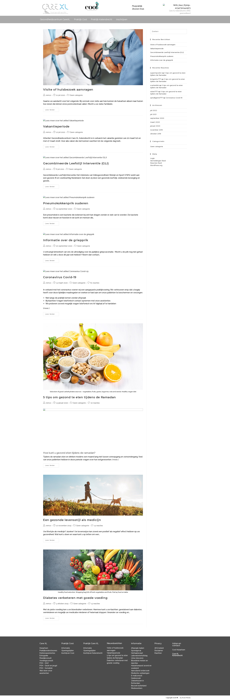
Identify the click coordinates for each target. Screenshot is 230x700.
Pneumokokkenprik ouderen (65, 203)
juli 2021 (153, 114)
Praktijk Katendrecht (101, 19)
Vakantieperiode (56, 126)
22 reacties (95, 403)
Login (152, 158)
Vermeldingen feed (158, 161)
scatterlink (154, 85)
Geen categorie (76, 95)
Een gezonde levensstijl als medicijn (72, 520)
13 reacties (95, 604)
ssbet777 (154, 91)
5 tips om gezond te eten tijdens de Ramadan (79, 397)
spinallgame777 (156, 98)
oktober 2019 (155, 134)
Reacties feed (156, 163)
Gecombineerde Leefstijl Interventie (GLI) (76, 163)
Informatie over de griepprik (65, 240)
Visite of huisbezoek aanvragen (68, 89)
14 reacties (98, 526)
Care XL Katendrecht (177, 654)
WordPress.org (156, 165)
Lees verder (52, 109)
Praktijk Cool (80, 19)
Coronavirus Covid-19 (59, 277)
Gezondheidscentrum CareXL (55, 19)
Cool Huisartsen (178, 650)
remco (48, 95)
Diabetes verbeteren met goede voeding (75, 598)
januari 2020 (155, 126)
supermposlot (155, 73)
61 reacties (94, 283)
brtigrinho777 (155, 79)
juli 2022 (153, 110)
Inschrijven (121, 19)
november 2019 (156, 130)
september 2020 (157, 118)
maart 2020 (155, 122)
